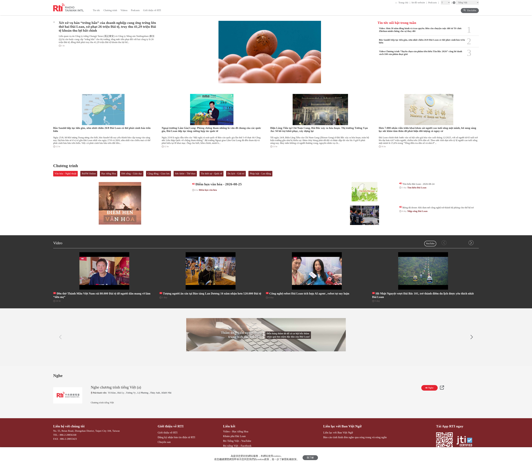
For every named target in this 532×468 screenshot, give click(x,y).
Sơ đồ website (419, 2)
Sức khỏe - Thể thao (185, 173)
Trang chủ (404, 2)
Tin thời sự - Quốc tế (211, 173)
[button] (471, 242)
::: (396, 2)
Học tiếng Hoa (108, 173)
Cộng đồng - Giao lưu (158, 173)
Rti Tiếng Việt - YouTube (237, 440)
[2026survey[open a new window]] (266, 334)
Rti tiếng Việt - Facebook (237, 445)
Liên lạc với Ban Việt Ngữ (342, 426)
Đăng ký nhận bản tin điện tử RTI (176, 437)
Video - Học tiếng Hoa (235, 431)
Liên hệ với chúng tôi (69, 426)
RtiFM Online (89, 173)
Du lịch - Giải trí (235, 173)
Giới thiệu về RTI (171, 426)
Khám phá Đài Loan (234, 436)
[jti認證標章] (466, 441)
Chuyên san (164, 441)
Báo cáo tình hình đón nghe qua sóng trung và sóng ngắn (355, 437)
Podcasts (433, 2)
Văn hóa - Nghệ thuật (65, 173)
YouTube (430, 243)
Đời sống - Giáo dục (131, 173)
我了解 (310, 457)
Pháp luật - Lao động (260, 173)
